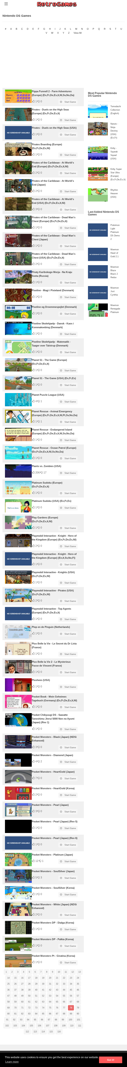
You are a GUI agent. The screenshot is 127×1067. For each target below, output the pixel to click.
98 (56, 1019)
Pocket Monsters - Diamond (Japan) (52, 755)
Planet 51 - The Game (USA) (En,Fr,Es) (54, 378)
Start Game (70, 102)
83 (29, 1013)
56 (71, 996)
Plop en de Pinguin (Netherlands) (51, 627)
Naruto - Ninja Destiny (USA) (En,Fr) (114, 131)
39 (29, 990)
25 (8, 984)
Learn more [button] (12, 1061)
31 (50, 984)
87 (57, 1013)
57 (78, 996)
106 (39, 1025)
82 (22, 1013)
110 (71, 1025)
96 (42, 1019)
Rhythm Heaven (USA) (114, 193)
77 (64, 1007)
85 (43, 1013)
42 (50, 990)
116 (59, 1031)
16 (22, 978)
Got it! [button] (110, 1060)
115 (51, 1031)
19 (43, 978)
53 (50, 996)
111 (79, 1025)
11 (66, 972)
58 (8, 1001)
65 (57, 1001)
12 (72, 972)
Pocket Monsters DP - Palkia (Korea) (53, 939)
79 (78, 1007)
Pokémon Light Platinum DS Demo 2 (115, 232)
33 (64, 984)
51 (36, 996)
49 (22, 996)
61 (29, 1001)
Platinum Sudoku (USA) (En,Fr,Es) (51, 501)
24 (78, 978)
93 (21, 1019)
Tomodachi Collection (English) (115, 110)
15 (15, 978)
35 (78, 984)
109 (63, 1025)
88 (64, 1013)
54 (57, 996)
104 (23, 1025)
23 (71, 978)
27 (22, 984)
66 (64, 1001)
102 (7, 1025)
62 (36, 1001)
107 (47, 1025)
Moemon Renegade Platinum (115, 308)
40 (36, 990)
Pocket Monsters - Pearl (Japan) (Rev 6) (54, 838)
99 (63, 1019)
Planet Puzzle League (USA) (48, 394)
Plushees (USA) (41, 680)
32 (57, 984)
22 (64, 978)
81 (15, 1013)
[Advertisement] (63, 61)
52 (43, 996)
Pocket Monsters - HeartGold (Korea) (53, 788)
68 (78, 1001)
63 (43, 1001)
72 (29, 1007)
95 (35, 1019)
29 (36, 984)
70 (15, 1007)
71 (22, 1007)
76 (57, 1007)
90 (78, 1013)
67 (71, 1001)
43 (57, 990)
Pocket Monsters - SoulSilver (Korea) (53, 887)
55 (64, 996)
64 (50, 1001)
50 (29, 996)
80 (8, 1013)
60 (22, 1001)
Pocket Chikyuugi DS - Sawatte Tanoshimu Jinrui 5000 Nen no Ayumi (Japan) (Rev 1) (53, 718)
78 (71, 1007)
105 (31, 1025)
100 (70, 1019)
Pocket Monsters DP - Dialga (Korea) (53, 922)
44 (64, 990)
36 (8, 990)
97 (49, 1019)
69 (8, 1007)
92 (14, 1019)
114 (43, 1031)
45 (71, 990)
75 (50, 1007)
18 (36, 978)
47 (8, 996)
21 (57, 978)
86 (50, 1013)
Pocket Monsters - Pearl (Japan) (50, 804)
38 (22, 990)
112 (27, 1031)
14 (8, 978)
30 (43, 984)
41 (43, 990)
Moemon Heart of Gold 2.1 (114, 253)
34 (71, 984)
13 (79, 972)
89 (71, 1013)
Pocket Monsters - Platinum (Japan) (52, 854)
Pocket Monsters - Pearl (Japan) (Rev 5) (54, 821)
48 (15, 996)
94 (28, 1019)
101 (78, 1019)
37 (15, 990)
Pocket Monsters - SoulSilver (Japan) (53, 871)
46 (78, 990)
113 (35, 1031)
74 (43, 1007)
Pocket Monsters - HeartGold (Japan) (53, 771)
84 (36, 1013)
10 (59, 972)
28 (29, 984)
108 (55, 1025)
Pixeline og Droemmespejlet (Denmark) (54, 306)
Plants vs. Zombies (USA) (46, 466)
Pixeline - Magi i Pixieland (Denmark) (53, 290)
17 (29, 978)
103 (15, 1025)
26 (15, 984)
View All (78, 33)
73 (36, 1007)
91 (7, 1019)
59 (15, 1001)
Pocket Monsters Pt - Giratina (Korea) (53, 955)
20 (50, 978)
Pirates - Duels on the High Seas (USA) (54, 127)
